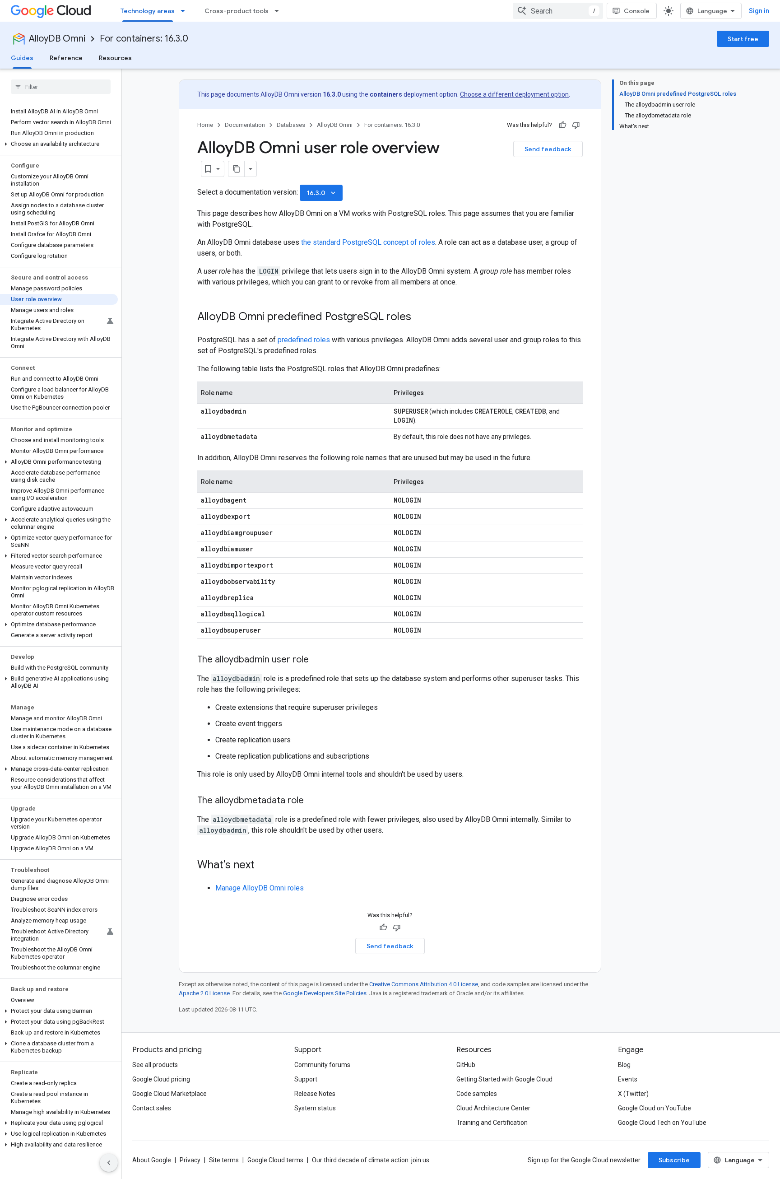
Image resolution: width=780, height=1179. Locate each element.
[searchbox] (61, 86)
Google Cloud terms (275, 1160)
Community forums (322, 1064)
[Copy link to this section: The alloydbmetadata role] (313, 801)
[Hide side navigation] (109, 1163)
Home (205, 124)
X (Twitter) (633, 1093)
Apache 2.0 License (204, 993)
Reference (66, 58)
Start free (743, 39)
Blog (624, 1064)
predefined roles (304, 340)
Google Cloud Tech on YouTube (662, 1122)
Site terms (224, 1160)
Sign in (759, 10)
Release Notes (314, 1093)
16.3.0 (322, 193)
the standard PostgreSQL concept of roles (368, 242)
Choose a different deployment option (514, 94)
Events (627, 1079)
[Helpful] (562, 125)
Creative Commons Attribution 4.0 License (423, 984)
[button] (59, 144)
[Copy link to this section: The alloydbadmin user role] (318, 660)
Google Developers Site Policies (325, 993)
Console (637, 11)
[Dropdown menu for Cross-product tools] (279, 11)
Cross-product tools (236, 11)
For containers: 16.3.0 (144, 38)
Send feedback (548, 149)
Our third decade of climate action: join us (370, 1160)
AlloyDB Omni (57, 38)
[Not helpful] (576, 125)
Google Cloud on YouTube (654, 1108)
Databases (291, 124)
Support (305, 1079)
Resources (115, 58)
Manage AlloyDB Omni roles (259, 888)
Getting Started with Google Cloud (504, 1079)
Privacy (190, 1160)
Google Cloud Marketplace (169, 1093)
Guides (22, 58)
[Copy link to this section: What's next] (264, 865)
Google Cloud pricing (161, 1079)
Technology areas (148, 11)
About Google (151, 1160)
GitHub (465, 1064)
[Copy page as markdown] (236, 169)
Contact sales (151, 1108)
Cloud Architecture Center (493, 1108)
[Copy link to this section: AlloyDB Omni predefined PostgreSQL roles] (420, 317)
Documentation (245, 124)
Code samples (476, 1093)
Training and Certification (492, 1122)
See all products (155, 1064)
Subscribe (674, 1160)
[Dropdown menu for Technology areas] (185, 11)
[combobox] (558, 11)
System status (315, 1108)
